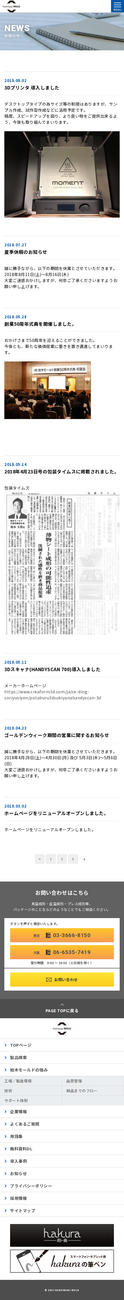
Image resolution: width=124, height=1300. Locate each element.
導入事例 (18, 1161)
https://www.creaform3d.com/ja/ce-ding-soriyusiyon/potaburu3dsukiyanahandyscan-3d (52, 695)
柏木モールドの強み (29, 1070)
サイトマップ (22, 1210)
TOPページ (20, 1045)
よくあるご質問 (25, 1124)
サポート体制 (16, 1100)
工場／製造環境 (18, 1081)
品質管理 (74, 1081)
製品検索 (18, 1057)
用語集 (16, 1136)
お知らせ (18, 1173)
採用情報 (18, 1198)
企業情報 (18, 1111)
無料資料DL (21, 1148)
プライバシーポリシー (31, 1186)
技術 (8, 1090)
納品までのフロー (81, 1090)
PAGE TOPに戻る (62, 1010)
